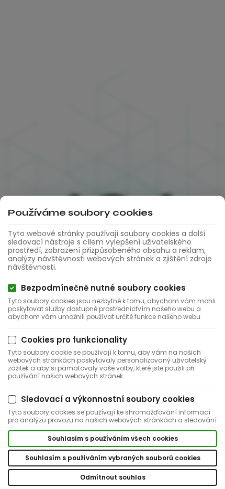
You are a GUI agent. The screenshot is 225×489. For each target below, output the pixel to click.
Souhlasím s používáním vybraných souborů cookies (112, 457)
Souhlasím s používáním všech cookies (113, 438)
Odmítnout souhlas (112, 477)
